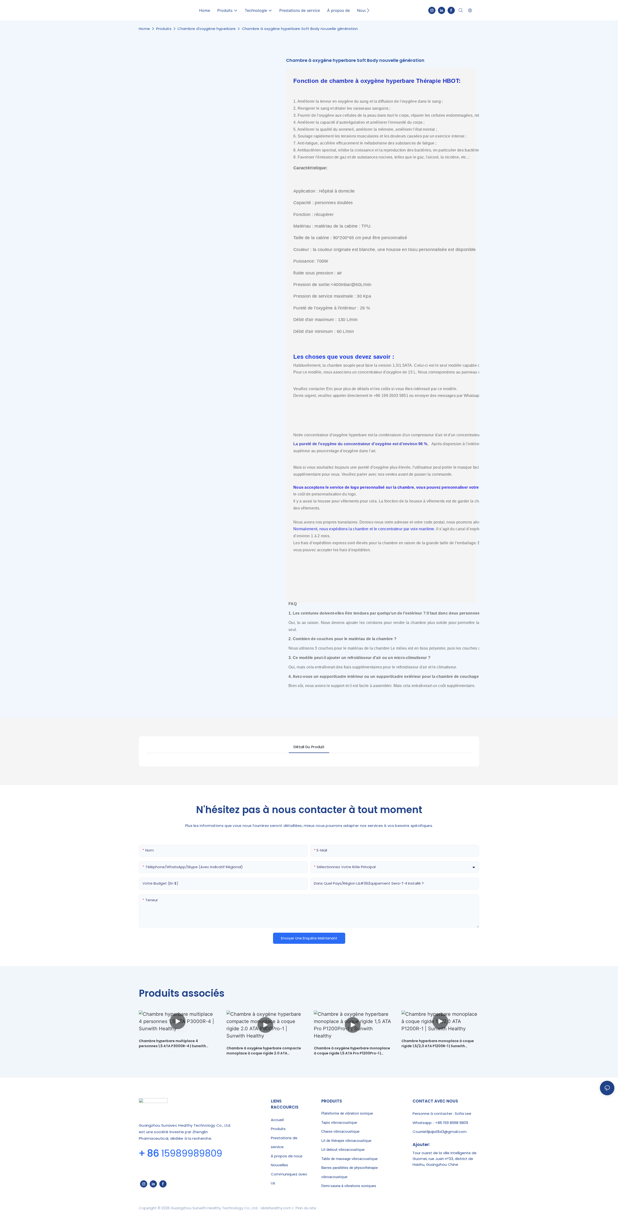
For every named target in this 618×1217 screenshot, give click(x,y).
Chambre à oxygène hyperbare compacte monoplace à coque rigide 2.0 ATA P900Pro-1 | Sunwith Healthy (263, 1051)
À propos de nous (286, 1156)
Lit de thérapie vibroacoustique (346, 1140)
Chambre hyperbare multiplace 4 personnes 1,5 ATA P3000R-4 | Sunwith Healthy (172, 1043)
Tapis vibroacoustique (339, 1122)
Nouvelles (279, 1164)
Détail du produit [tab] (309, 746)
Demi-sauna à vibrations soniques (348, 1185)
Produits (163, 28)
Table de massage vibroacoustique (349, 1158)
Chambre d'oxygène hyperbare (206, 28)
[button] (368, 10)
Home (144, 28)
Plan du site (305, 1207)
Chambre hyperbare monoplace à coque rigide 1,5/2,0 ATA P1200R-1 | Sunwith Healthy (437, 1043)
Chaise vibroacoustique (340, 1131)
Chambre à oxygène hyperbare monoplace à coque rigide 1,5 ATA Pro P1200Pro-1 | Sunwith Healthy (352, 1051)
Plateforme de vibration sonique (347, 1113)
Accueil (277, 1119)
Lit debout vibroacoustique (343, 1149)
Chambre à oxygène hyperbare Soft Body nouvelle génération (300, 28)
